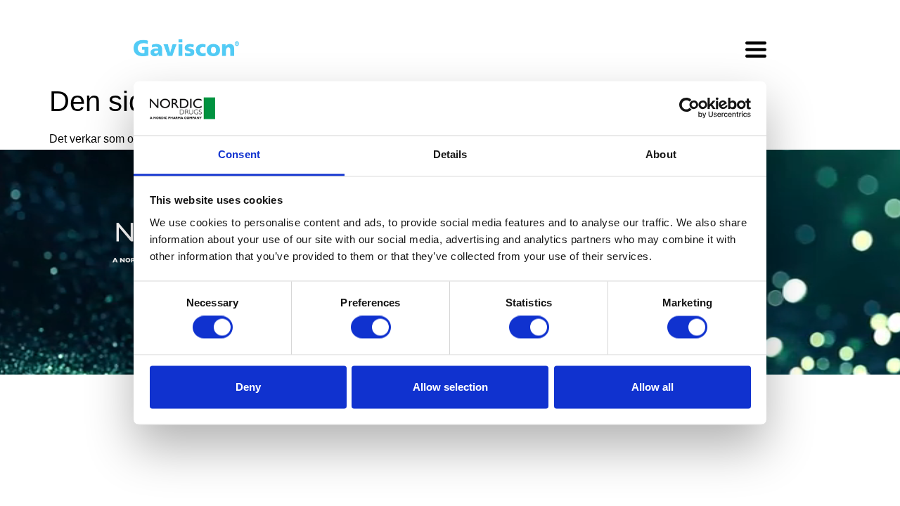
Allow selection (450, 387)
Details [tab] (450, 154)
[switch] (371, 327)
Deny (248, 387)
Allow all (652, 387)
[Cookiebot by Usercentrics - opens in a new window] (689, 108)
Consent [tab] (239, 154)
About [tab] (660, 154)
